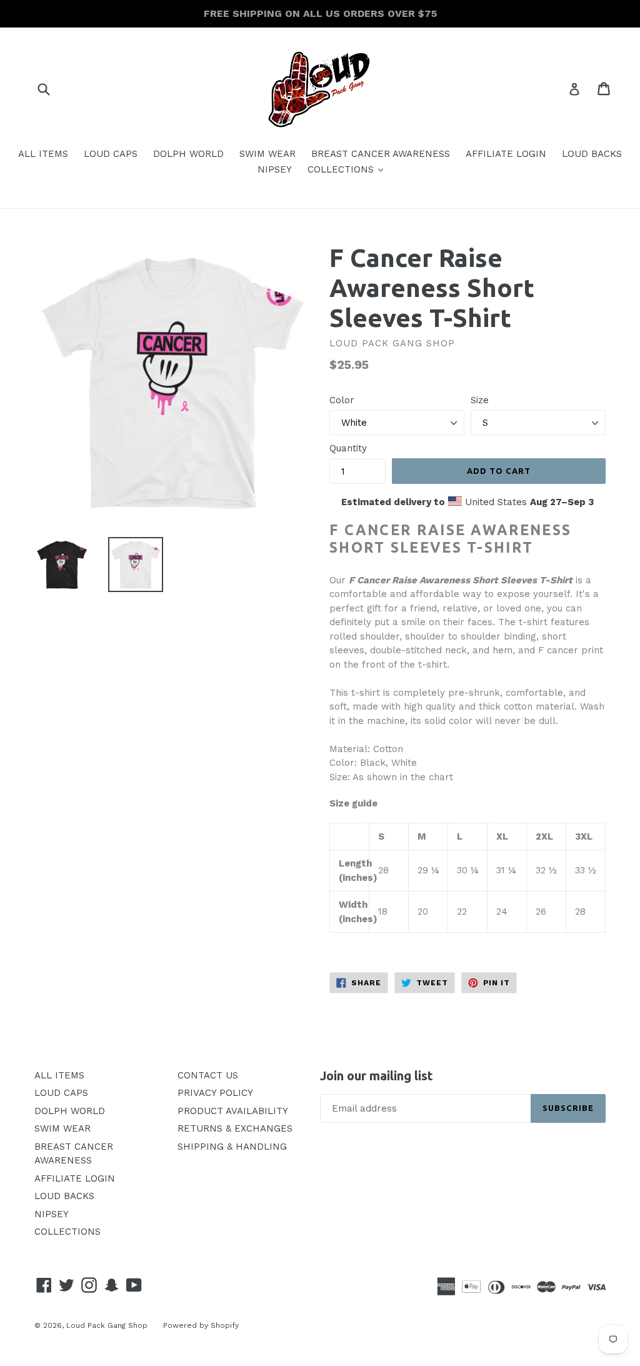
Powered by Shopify (201, 1325)
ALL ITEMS (43, 153)
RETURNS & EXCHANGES (235, 1128)
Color (341, 400)
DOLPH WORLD (188, 153)
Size (480, 400)
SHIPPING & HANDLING (232, 1146)
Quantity (348, 448)
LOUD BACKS (592, 153)
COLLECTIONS (348, 169)
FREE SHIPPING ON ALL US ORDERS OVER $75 (320, 13)
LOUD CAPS (111, 153)
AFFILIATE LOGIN (506, 153)
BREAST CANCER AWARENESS (380, 153)
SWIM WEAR (267, 153)
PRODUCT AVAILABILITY (233, 1111)
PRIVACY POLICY (215, 1092)
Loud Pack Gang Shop (107, 1325)
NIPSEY (275, 169)
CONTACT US (208, 1075)
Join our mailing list (376, 1075)
